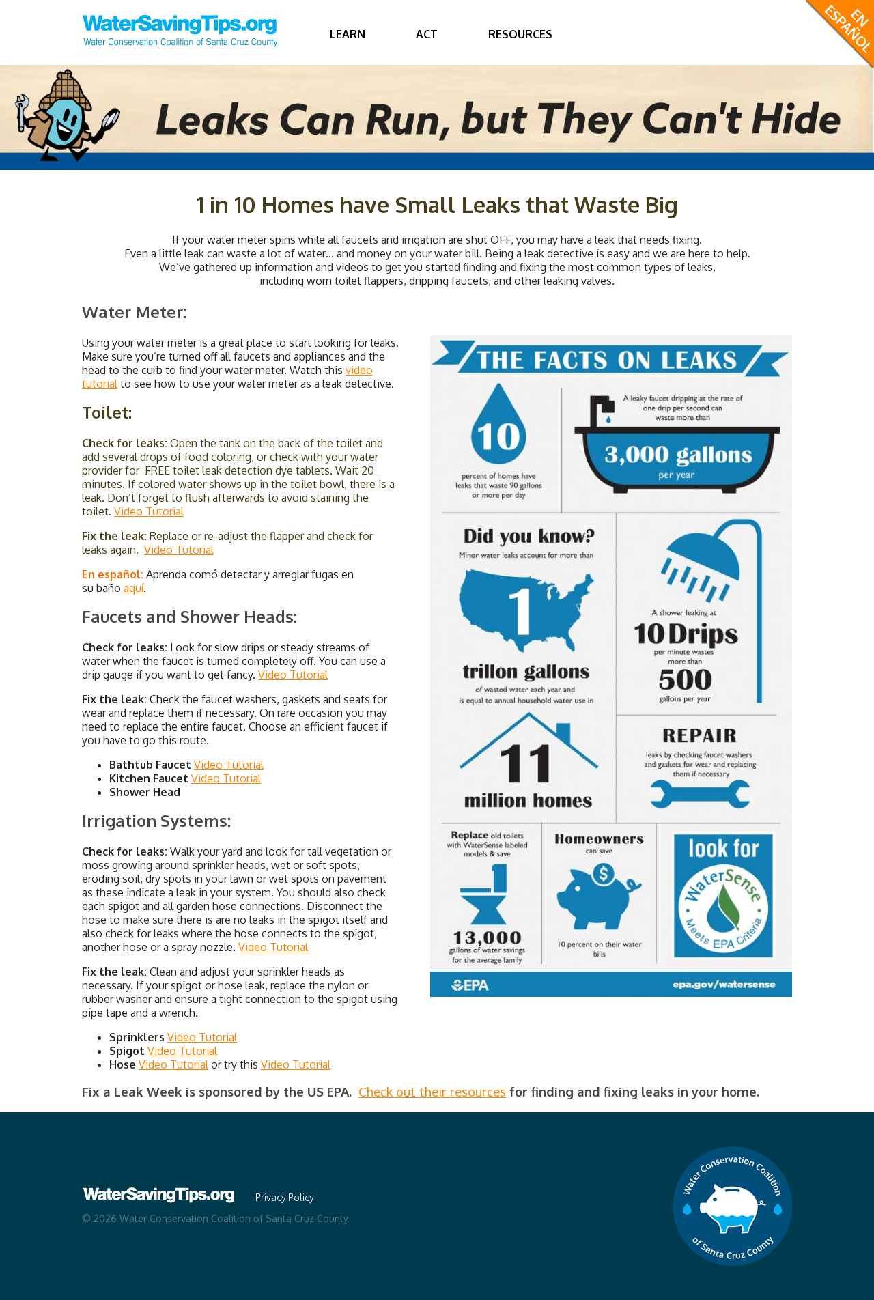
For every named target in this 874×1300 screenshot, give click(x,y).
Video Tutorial (149, 511)
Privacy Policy (284, 1197)
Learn (347, 34)
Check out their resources (432, 1091)
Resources (520, 34)
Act (427, 34)
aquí (133, 588)
